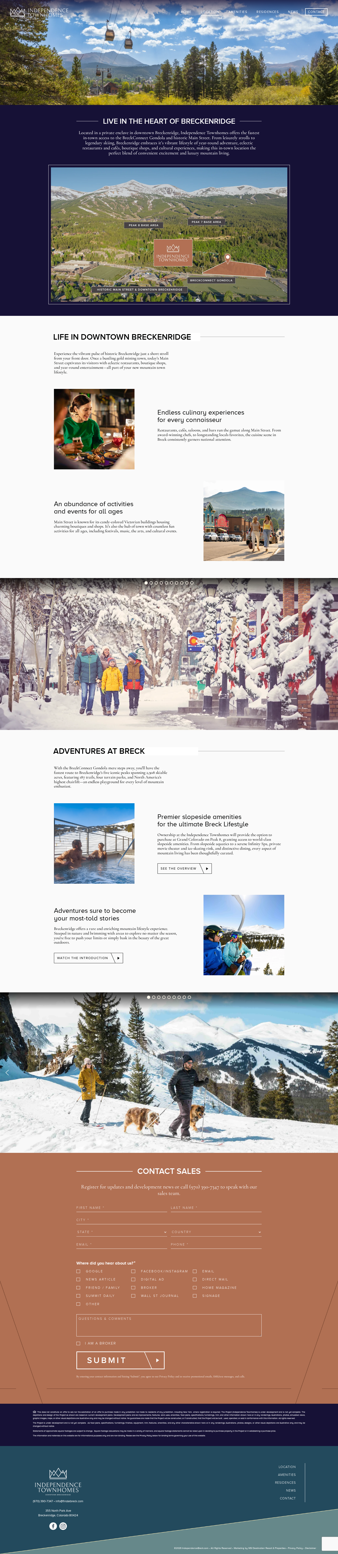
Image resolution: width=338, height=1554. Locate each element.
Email (208, 1271)
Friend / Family (103, 1287)
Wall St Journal (160, 1296)
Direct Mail (215, 1279)
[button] (146, 583)
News (291, 1490)
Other (93, 1304)
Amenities (287, 1475)
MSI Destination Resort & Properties (267, 1548)
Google (94, 1271)
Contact (288, 1498)
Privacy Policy (167, 1376)
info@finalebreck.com (69, 1501)
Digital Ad (153, 1279)
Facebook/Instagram (162, 1271)
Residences (285, 1482)
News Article (101, 1279)
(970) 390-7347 (43, 1501)
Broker (149, 1287)
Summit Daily (100, 1296)
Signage (211, 1296)
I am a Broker (100, 1343)
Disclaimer (310, 1548)
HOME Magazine (219, 1287)
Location (287, 1467)
